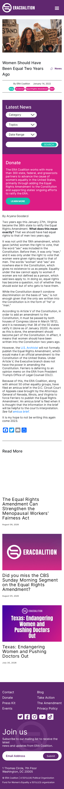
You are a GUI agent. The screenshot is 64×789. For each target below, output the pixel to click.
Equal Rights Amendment (37, 89)
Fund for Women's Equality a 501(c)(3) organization (28, 782)
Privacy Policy (47, 708)
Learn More (18, 201)
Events (7, 708)
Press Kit (8, 703)
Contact (8, 692)
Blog (11, 89)
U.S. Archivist (29, 347)
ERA (52, 89)
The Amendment (49, 703)
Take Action (46, 697)
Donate (7, 697)
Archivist (20, 89)
